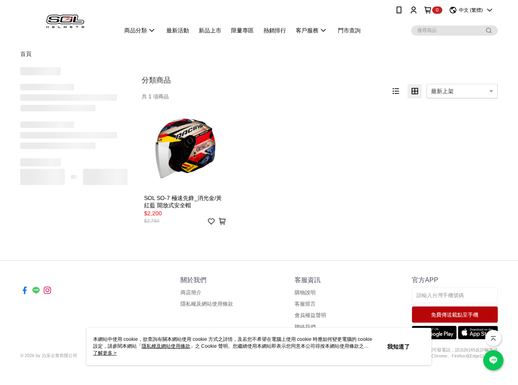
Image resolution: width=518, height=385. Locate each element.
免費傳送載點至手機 (454, 315)
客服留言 (305, 304)
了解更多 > (105, 353)
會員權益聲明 (310, 315)
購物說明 (305, 292)
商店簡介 (191, 292)
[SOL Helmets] (65, 21)
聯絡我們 (305, 327)
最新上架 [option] (442, 91)
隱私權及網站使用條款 (206, 304)
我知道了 (398, 346)
